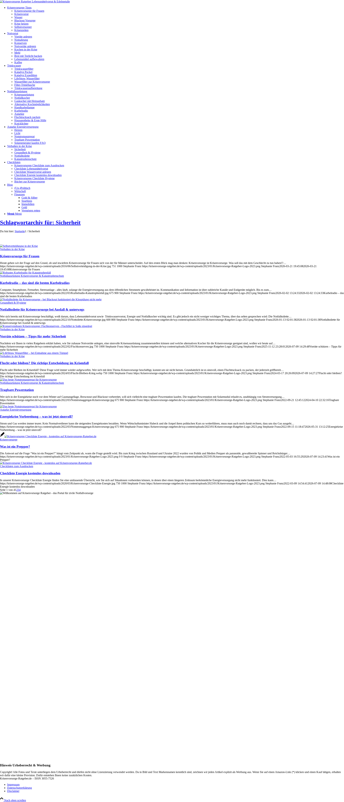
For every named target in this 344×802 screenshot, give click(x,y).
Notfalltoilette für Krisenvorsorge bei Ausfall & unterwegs (42, 309)
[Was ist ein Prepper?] (48, 436)
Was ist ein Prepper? (15, 446)
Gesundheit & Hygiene (13, 302)
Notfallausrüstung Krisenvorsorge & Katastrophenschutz (32, 275)
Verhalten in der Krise (12, 249)
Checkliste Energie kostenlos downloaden (30, 473)
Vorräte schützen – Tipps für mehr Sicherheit (33, 336)
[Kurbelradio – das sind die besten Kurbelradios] (25, 272)
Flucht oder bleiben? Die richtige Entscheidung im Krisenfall (44, 363)
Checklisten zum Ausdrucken (16, 466)
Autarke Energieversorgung (15, 409)
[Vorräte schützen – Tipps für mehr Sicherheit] (46, 326)
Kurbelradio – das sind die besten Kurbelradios (35, 283)
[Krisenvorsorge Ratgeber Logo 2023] (35, 1)
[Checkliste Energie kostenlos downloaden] (46, 463)
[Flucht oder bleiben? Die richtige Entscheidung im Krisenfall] (34, 352)
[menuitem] (175, 19)
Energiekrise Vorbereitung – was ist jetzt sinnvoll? (36, 416)
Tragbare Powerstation (17, 390)
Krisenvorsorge (8, 439)
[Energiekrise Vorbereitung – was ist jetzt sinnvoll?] (28, 406)
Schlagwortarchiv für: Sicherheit (40, 222)
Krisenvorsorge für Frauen (19, 256)
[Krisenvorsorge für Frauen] (19, 245)
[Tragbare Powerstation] (28, 379)
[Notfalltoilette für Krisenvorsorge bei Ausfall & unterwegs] (51, 299)
